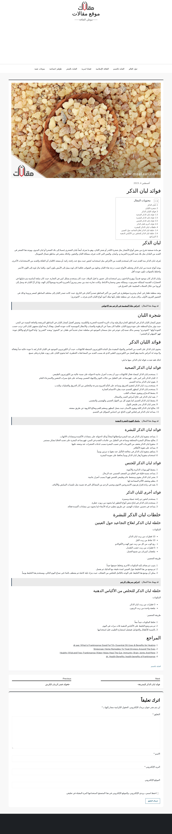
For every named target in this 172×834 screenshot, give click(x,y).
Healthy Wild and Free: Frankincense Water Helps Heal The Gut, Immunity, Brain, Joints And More (107, 652)
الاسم (157, 753)
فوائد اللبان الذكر (149, 211)
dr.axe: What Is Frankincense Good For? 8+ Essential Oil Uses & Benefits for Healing (114, 645)
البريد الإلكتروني (152, 766)
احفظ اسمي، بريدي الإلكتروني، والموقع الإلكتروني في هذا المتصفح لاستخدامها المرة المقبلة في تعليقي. (111, 793)
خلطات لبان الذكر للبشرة (145, 227)
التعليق (156, 714)
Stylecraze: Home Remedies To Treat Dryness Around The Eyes (124, 649)
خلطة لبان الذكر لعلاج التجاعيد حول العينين (137, 230)
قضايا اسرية (86, 69)
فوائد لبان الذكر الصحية (145, 214)
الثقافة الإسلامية (102, 69)
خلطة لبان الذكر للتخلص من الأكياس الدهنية (137, 233)
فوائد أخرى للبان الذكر (145, 224)
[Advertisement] (86, 43)
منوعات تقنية (40, 69)
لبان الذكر (152, 205)
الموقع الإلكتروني (152, 780)
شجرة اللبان (150, 208)
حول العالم (133, 69)
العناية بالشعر (71, 69)
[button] (155, 201)
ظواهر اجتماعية (55, 69)
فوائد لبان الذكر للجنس (145, 220)
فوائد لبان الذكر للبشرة (145, 217)
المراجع (153, 236)
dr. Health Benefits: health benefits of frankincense (130, 656)
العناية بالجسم (118, 69)
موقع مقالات (86, 13)
